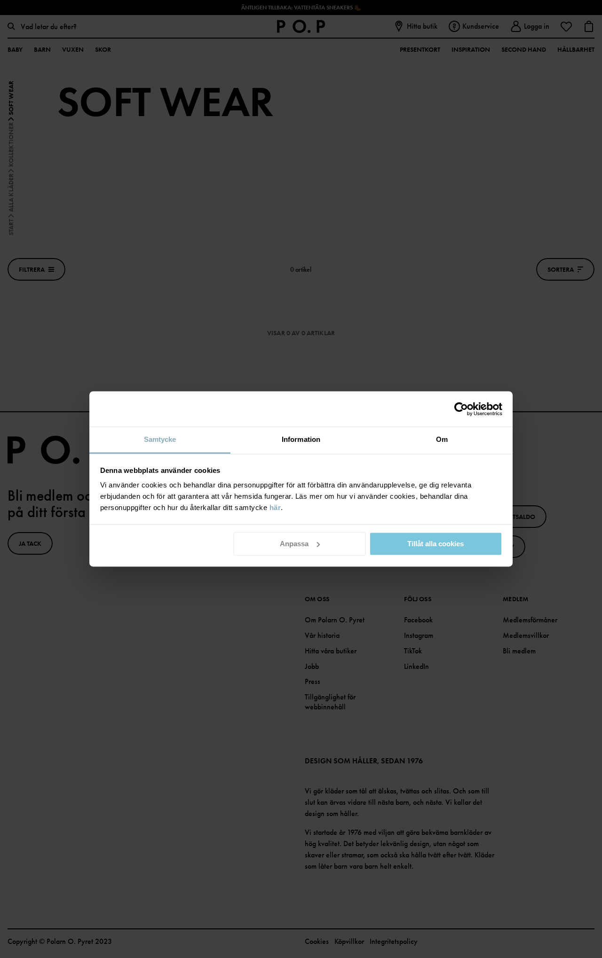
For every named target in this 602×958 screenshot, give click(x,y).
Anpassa (294, 544)
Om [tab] (442, 439)
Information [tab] (301, 439)
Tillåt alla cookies (435, 544)
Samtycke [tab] (160, 439)
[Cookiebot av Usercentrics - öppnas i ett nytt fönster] (461, 409)
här (275, 507)
